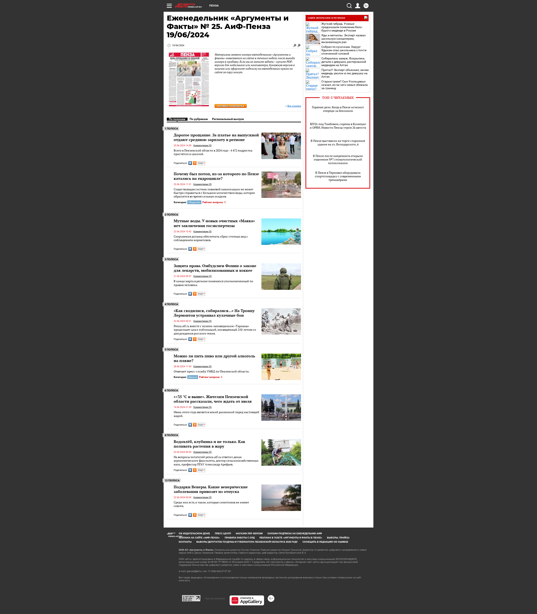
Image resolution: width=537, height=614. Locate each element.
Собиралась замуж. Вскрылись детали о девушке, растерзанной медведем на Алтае (343, 62)
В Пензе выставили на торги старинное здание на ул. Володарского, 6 (338, 142)
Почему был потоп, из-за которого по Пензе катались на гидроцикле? (216, 176)
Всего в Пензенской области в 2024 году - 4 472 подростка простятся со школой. (213, 152)
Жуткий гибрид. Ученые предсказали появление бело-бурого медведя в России (341, 27)
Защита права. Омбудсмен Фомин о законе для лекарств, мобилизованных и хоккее (215, 268)
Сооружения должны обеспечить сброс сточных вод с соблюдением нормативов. (211, 238)
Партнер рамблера (215, 598)
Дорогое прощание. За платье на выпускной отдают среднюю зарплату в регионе (216, 137)
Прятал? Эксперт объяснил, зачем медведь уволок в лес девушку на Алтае (345, 73)
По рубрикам (199, 119)
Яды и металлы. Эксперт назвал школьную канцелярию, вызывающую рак (343, 39)
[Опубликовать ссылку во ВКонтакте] (190, 163)
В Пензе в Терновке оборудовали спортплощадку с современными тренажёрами (338, 176)
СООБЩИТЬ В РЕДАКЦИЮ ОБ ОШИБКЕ (325, 542)
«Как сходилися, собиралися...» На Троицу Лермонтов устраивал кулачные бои (214, 313)
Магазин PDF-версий (249, 533)
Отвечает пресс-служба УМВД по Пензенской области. (212, 371)
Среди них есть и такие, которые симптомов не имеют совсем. (211, 504)
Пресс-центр (223, 533)
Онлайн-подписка (230, 106)
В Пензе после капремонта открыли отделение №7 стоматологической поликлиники (338, 159)
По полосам (177, 119)
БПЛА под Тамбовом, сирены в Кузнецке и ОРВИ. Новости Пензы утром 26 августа (338, 125)
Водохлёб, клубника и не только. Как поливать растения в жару (209, 444)
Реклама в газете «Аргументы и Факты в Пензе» (290, 537)
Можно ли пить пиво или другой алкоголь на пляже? (214, 358)
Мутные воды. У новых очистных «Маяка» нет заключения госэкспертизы (214, 223)
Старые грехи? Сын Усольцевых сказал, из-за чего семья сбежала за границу (344, 85)
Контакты (185, 542)
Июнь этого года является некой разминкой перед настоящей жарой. (216, 414)
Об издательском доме (194, 533)
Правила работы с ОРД (240, 537)
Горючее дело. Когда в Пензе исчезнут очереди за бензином (338, 108)
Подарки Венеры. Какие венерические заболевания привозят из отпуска (211, 489)
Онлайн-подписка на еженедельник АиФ (294, 533)
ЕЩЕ (201, 163)
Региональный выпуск (228, 119)
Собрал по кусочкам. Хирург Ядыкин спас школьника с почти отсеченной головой (343, 50)
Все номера (294, 106)
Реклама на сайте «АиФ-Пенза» (199, 537)
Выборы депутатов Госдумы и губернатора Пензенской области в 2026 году (247, 542)
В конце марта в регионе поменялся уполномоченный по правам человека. (213, 283)
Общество (194, 202)
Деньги (192, 377)
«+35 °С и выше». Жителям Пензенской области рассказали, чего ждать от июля (213, 399)
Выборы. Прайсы (338, 537)
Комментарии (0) (202, 145)
